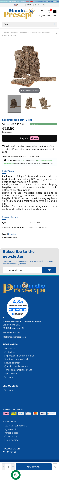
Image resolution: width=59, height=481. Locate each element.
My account (10, 429)
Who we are (10, 348)
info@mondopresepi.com (14, 337)
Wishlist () (41, 5)
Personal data (11, 432)
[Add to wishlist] (55, 466)
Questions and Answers (16, 366)
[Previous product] (55, 33)
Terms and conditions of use (18, 369)
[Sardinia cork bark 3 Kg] (14, 104)
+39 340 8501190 (11, 332)
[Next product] (56, 33)
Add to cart (34, 467)
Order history (10, 436)
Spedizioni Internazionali (16, 359)
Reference (6, 124)
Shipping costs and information (19, 355)
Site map (8, 377)
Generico (12, 234)
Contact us (9, 352)
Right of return (11, 373)
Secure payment (12, 362)
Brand (5, 234)
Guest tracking (11, 440)
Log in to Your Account (15, 425)
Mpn (4, 237)
